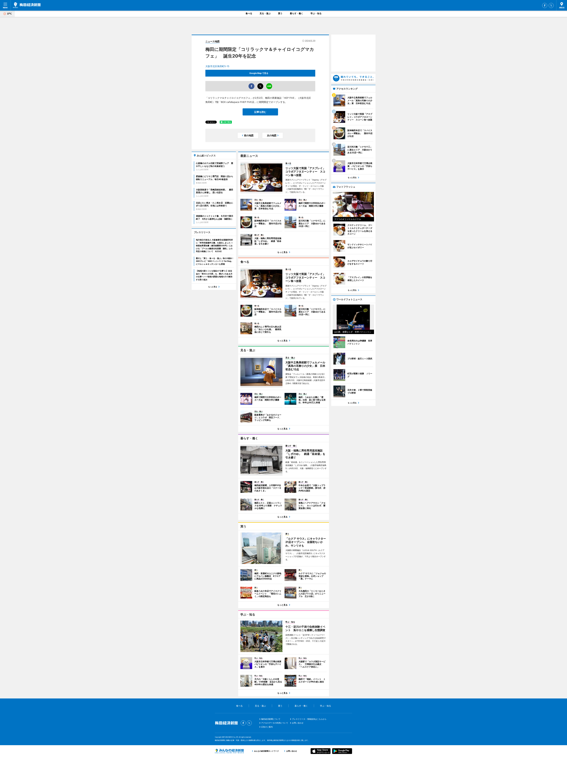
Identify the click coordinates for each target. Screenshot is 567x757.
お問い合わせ (297, 723)
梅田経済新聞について (270, 719)
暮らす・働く (296, 13)
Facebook (544, 5)
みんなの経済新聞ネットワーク (229, 751)
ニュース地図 (212, 41)
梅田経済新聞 (27, 5)
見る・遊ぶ (265, 13)
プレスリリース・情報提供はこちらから (309, 719)
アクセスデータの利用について (274, 723)
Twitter (551, 5)
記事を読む (260, 111)
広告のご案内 (267, 727)
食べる (249, 13)
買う (280, 13)
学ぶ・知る (316, 13)
